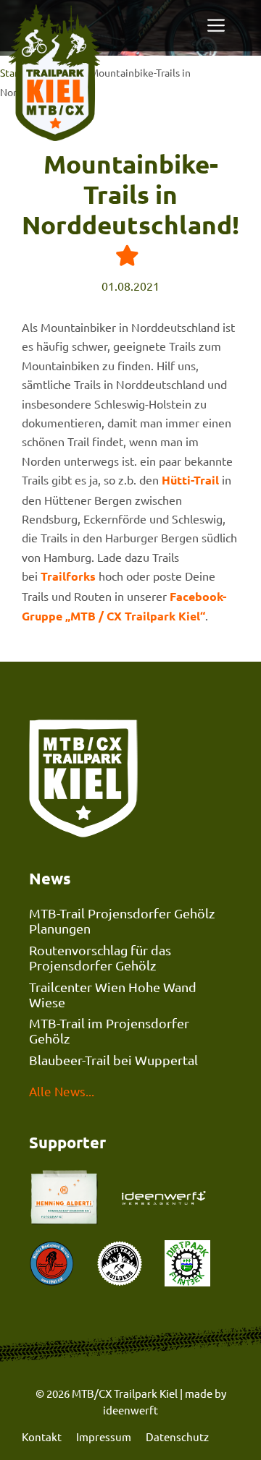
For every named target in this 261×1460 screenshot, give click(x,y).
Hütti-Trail (190, 479)
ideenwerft (130, 1410)
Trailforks (68, 576)
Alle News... (61, 1090)
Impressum (103, 1436)
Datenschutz (177, 1436)
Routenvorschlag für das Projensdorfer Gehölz (100, 957)
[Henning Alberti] (166, 1199)
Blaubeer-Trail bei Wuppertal (113, 1059)
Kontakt (42, 1436)
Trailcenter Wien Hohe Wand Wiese (112, 994)
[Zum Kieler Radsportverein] (52, 1265)
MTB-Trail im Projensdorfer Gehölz (109, 1030)
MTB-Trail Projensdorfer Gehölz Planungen (122, 920)
